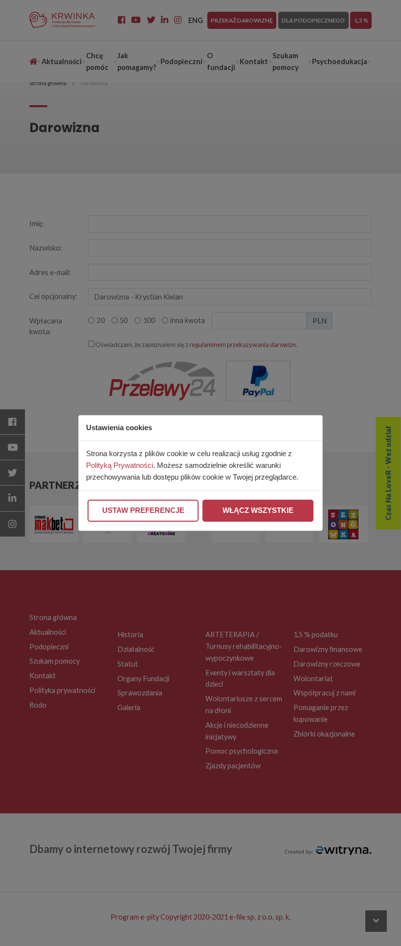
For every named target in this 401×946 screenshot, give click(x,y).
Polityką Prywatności (119, 465)
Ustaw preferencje (143, 510)
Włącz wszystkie (258, 510)
